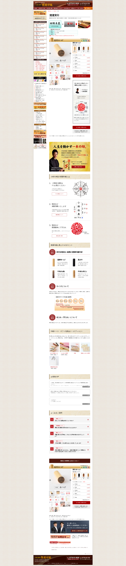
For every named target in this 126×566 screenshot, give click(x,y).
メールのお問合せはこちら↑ (64, 543)
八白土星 (40, 51)
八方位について (38, 88)
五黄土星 (40, 39)
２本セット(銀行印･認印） (40, 68)
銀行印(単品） (38, 62)
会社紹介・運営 (38, 126)
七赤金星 (40, 47)
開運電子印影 (54, 549)
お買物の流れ (38, 112)
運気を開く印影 (59, 235)
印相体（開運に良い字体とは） (40, 95)
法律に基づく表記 (39, 116)
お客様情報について (39, 117)
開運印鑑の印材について (39, 89)
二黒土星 (40, 27)
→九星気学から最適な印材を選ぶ (40, 21)
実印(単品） (38, 61)
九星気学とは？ (38, 87)
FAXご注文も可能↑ (53, 543)
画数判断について (59, 214)
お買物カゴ (88, 8)
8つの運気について (59, 193)
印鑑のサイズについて (39, 93)
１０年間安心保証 (39, 113)
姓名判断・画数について (39, 86)
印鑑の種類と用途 (38, 92)
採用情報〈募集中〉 (39, 128)
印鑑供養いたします (39, 101)
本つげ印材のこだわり (39, 91)
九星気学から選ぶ (42, 8)
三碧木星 (40, 31)
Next (70, 53)
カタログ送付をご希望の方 (40, 121)
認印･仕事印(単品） (39, 64)
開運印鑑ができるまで (58, 8)
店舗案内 (37, 127)
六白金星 (40, 43)
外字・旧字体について (39, 96)
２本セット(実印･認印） (40, 69)
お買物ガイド (73, 8)
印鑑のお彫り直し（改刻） (40, 100)
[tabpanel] (60, 53)
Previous (50, 53)
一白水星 (40, 23)
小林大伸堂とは (66, 8)
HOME (35, 8)
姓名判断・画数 (49, 8)
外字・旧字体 (80, 8)
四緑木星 (40, 35)
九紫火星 (40, 55)
